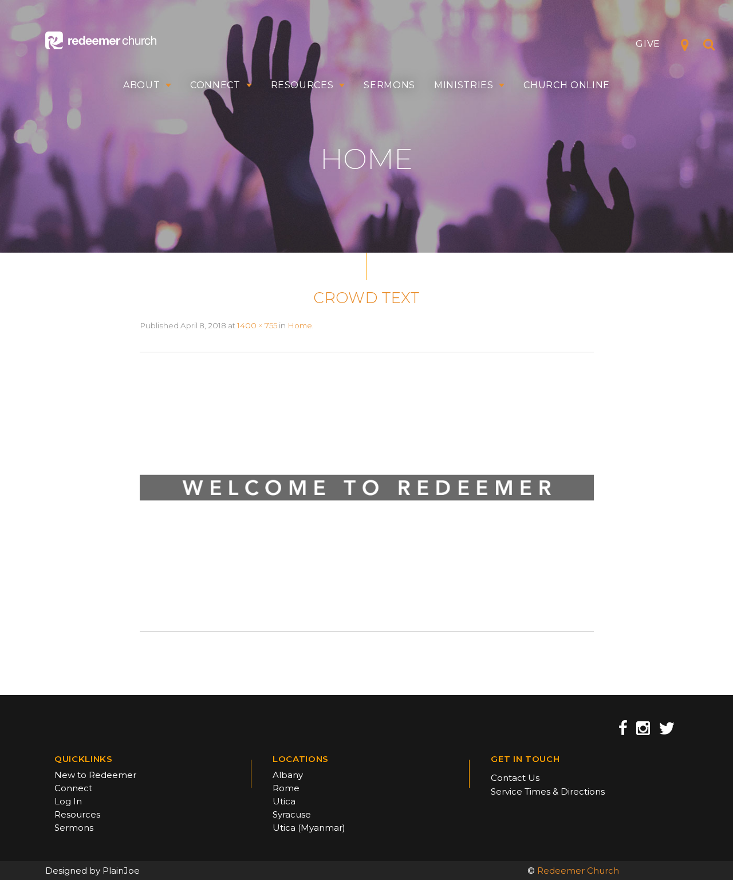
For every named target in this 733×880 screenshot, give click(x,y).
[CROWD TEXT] (367, 491)
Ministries (464, 85)
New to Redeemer (95, 775)
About (141, 85)
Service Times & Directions (548, 791)
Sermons (389, 85)
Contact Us (515, 777)
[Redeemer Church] (100, 40)
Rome (286, 788)
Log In (68, 801)
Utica (284, 801)
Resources (302, 85)
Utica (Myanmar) (309, 827)
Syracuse (292, 814)
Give (648, 43)
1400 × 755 (257, 325)
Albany (288, 775)
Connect (215, 85)
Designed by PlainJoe (92, 870)
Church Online (566, 85)
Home (299, 325)
